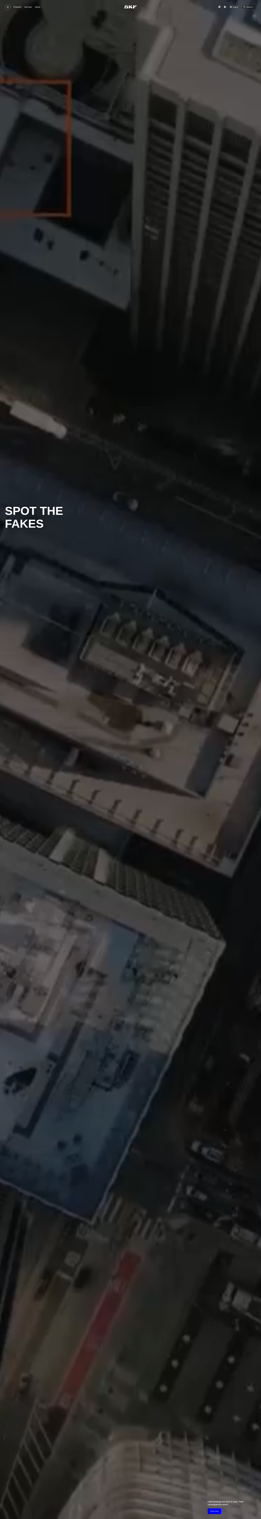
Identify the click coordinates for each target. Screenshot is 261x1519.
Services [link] (28, 7)
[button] (219, 7)
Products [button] (17, 7)
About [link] (37, 7)
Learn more (214, 1511)
